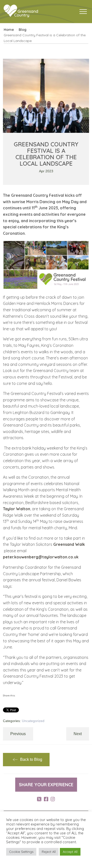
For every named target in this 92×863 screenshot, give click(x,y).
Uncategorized (33, 721)
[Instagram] (53, 799)
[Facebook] (46, 799)
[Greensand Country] (20, 11)
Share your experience (46, 784)
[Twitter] (39, 799)
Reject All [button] (49, 852)
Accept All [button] (70, 852)
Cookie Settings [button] (21, 852)
